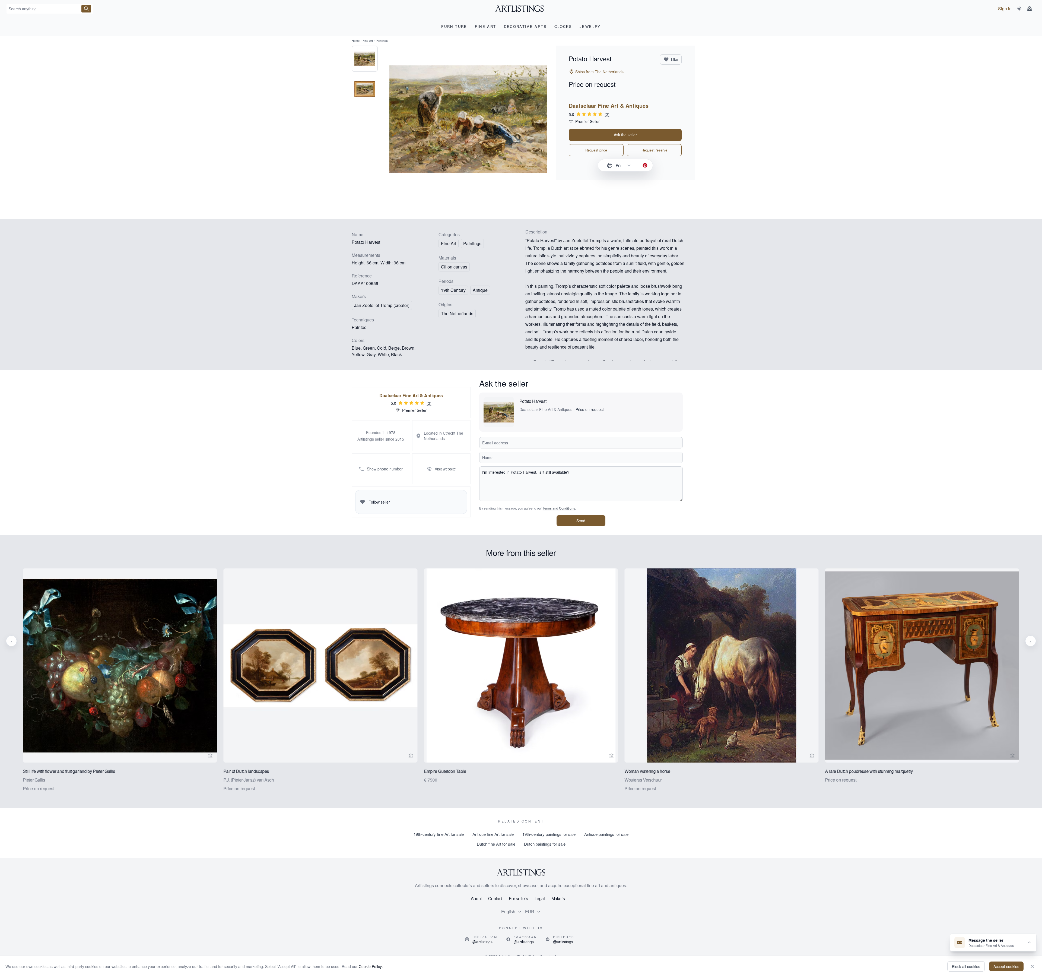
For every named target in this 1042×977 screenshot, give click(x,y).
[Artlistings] (521, 8)
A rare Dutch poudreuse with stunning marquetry (869, 771)
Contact (495, 898)
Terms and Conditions (559, 508)
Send (580, 520)
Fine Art (368, 40)
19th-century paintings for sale (549, 834)
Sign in (1005, 8)
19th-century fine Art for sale (439, 834)
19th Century (453, 290)
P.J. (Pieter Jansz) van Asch (248, 780)
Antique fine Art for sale (493, 834)
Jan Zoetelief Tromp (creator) (381, 305)
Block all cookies (966, 966)
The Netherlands (457, 313)
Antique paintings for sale (606, 834)
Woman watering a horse (647, 771)
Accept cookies (1006, 966)
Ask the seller (625, 134)
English (508, 911)
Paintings (472, 243)
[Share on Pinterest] (645, 165)
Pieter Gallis (34, 780)
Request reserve (654, 150)
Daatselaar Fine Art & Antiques (609, 105)
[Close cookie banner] (1032, 966)
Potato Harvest (532, 401)
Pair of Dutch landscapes (246, 771)
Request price (596, 150)
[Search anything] (86, 8)
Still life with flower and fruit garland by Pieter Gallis (69, 771)
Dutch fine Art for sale (496, 844)
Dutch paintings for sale (545, 844)
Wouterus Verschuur (643, 780)
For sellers (518, 898)
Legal (540, 898)
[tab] (365, 59)
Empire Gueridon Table (445, 771)
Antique (480, 290)
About (476, 898)
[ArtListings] (521, 872)
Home (356, 40)
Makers (558, 898)
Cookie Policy (370, 966)
